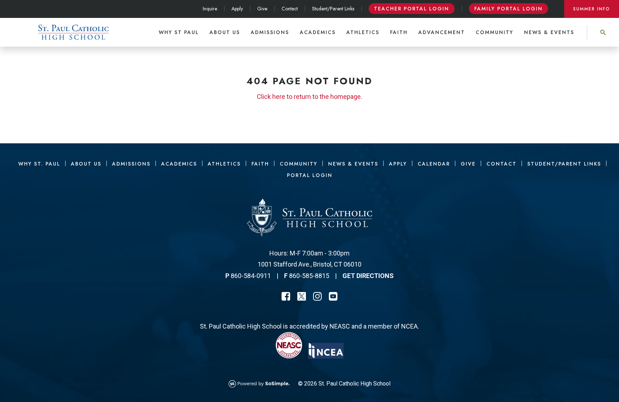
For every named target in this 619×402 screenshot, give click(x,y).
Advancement (441, 32)
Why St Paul (179, 32)
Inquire (210, 8)
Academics (318, 32)
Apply (237, 8)
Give (262, 8)
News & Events (549, 32)
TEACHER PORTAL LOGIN (411, 8)
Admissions (270, 32)
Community (494, 32)
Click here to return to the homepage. (309, 96)
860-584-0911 (251, 275)
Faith (399, 32)
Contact (290, 8)
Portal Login (309, 175)
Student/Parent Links (333, 8)
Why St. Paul (39, 163)
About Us (225, 32)
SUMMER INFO (591, 9)
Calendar (434, 163)
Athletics (362, 32)
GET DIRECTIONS (368, 275)
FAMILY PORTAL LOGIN (508, 8)
